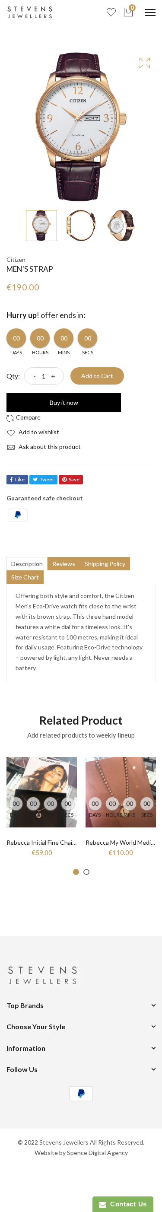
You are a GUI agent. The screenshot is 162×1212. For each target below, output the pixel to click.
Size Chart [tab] (25, 577)
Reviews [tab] (63, 563)
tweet (47, 479)
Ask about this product (49, 446)
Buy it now (64, 402)
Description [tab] (27, 563)
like (20, 479)
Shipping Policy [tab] (105, 563)
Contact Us (126, 1204)
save (74, 479)
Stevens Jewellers (64, 1142)
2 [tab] (86, 872)
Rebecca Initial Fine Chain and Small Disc (60, 842)
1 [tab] (76, 872)
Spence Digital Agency (97, 1152)
